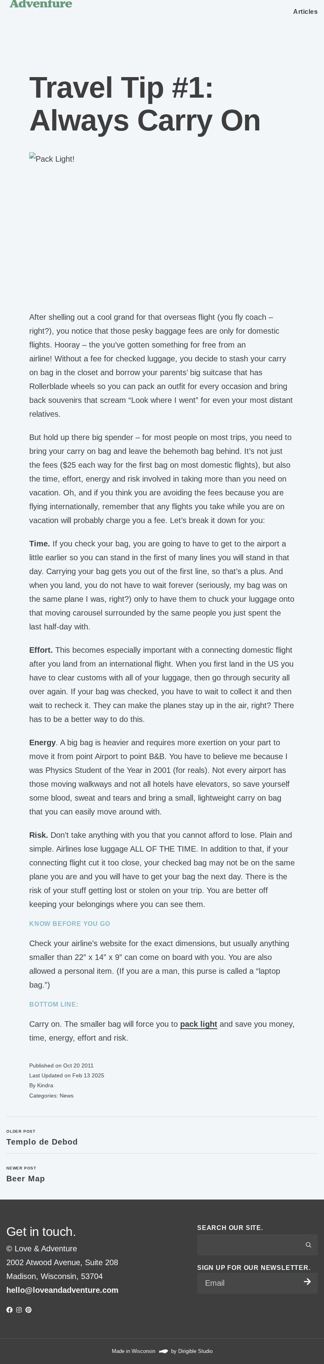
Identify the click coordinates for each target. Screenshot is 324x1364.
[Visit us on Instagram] (19, 1310)
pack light (198, 1024)
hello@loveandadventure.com (62, 1290)
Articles (305, 11)
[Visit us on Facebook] (9, 1310)
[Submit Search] (309, 1245)
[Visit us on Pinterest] (28, 1310)
